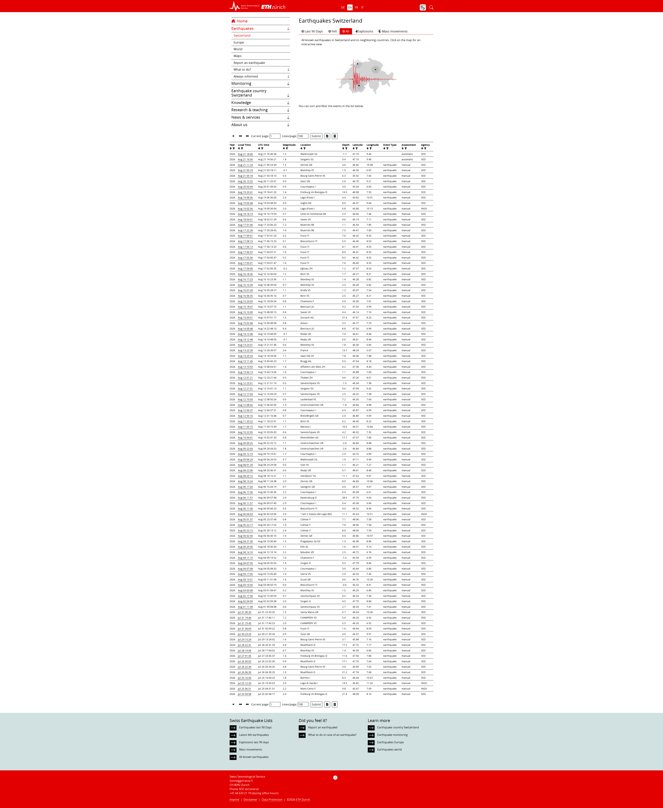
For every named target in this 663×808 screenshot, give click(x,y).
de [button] (343, 7)
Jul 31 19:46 (244, 617)
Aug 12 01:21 (245, 377)
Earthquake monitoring (392, 735)
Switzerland (242, 35)
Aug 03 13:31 (245, 579)
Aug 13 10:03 (245, 366)
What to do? (242, 69)
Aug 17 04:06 (245, 268)
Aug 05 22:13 (245, 530)
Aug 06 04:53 (245, 514)
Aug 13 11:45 (245, 361)
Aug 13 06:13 (245, 372)
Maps (238, 56)
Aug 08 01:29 (245, 464)
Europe (239, 42)
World (238, 49)
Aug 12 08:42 (245, 405)
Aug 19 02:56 (245, 208)
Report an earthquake (249, 63)
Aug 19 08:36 (245, 197)
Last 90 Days (314, 31)
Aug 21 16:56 (245, 159)
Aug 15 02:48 (245, 323)
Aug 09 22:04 (245, 448)
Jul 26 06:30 (244, 672)
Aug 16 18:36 (245, 274)
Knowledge (241, 102)
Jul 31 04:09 (244, 628)
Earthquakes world (389, 749)
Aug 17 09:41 (245, 235)
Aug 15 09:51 (245, 317)
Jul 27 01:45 (244, 655)
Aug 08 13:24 (245, 481)
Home (242, 21)
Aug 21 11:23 (245, 164)
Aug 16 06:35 (245, 295)
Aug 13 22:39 (245, 350)
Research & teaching (249, 109)
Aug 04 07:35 (245, 563)
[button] (245, 6)
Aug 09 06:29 (245, 459)
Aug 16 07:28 (245, 290)
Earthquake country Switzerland (248, 93)
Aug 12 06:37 (245, 410)
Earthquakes (242, 28)
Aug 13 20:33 (245, 355)
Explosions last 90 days (254, 742)
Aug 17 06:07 (245, 252)
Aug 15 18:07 (245, 306)
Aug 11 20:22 (245, 421)
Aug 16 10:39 (245, 284)
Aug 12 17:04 (245, 394)
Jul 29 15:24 (244, 639)
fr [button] (356, 7)
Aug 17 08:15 (245, 241)
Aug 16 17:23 (245, 279)
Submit (316, 136)
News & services (245, 117)
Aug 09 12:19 (245, 454)
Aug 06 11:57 (245, 497)
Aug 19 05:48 (245, 203)
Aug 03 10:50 (245, 584)
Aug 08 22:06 (245, 470)
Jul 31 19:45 (244, 623)
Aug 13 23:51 (245, 344)
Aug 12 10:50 (245, 399)
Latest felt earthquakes (254, 735)
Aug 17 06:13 (245, 246)
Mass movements (395, 31)
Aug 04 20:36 (245, 546)
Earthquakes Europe (390, 742)
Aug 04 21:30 (245, 541)
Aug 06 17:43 (245, 486)
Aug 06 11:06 (245, 508)
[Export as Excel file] (327, 136)
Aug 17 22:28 (245, 230)
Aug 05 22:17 (245, 525)
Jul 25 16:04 (244, 677)
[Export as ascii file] (335, 136)
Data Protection (272, 799)
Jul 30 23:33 (244, 634)
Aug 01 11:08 (245, 606)
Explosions (365, 31)
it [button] (362, 7)
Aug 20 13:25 (245, 181)
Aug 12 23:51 (245, 383)
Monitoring (241, 83)
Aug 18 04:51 (245, 219)
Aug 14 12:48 (245, 334)
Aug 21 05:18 (245, 170)
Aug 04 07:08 (245, 568)
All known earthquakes (254, 757)
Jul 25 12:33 (244, 683)
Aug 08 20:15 (245, 475)
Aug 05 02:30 (245, 535)
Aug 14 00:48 (245, 328)
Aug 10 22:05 (245, 432)
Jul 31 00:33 (244, 612)
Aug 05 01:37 (245, 519)
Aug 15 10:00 (245, 312)
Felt (334, 31)
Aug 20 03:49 (245, 186)
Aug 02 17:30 (245, 595)
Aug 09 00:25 (245, 443)
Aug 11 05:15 (245, 426)
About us (239, 124)
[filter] (233, 148)
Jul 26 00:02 (244, 661)
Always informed (246, 76)
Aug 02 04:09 (245, 601)
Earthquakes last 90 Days (255, 727)
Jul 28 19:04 (244, 650)
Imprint (234, 799)
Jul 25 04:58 (244, 694)
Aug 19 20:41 (245, 192)
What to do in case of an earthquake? (332, 735)
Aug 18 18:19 (245, 214)
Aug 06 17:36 (245, 492)
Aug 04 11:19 (245, 557)
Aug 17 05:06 (245, 257)
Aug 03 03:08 (245, 590)
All (347, 31)
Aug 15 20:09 (245, 301)
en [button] (350, 7)
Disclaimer (250, 799)
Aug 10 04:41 (245, 437)
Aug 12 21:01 (245, 388)
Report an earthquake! (323, 727)
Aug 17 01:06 (245, 224)
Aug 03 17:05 (245, 574)
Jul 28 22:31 (244, 645)
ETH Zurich (303, 799)
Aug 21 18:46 (245, 154)
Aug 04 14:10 (245, 552)
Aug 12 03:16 (245, 415)
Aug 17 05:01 (245, 263)
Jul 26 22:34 (244, 666)
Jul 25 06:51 (244, 688)
